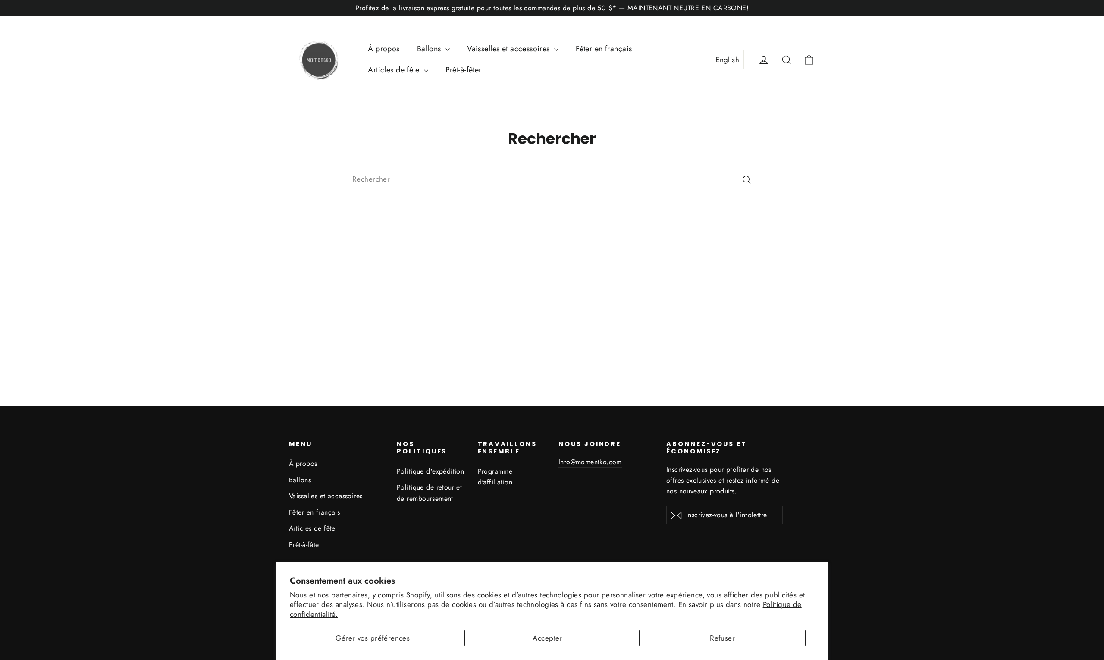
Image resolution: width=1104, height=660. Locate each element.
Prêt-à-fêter (463, 69)
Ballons (430, 48)
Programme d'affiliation (495, 476)
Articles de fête (394, 69)
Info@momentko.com (590, 462)
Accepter (547, 638)
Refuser (722, 638)
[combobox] (552, 179)
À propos (383, 48)
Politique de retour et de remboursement (429, 492)
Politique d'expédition (430, 471)
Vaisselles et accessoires (509, 48)
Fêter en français (604, 48)
